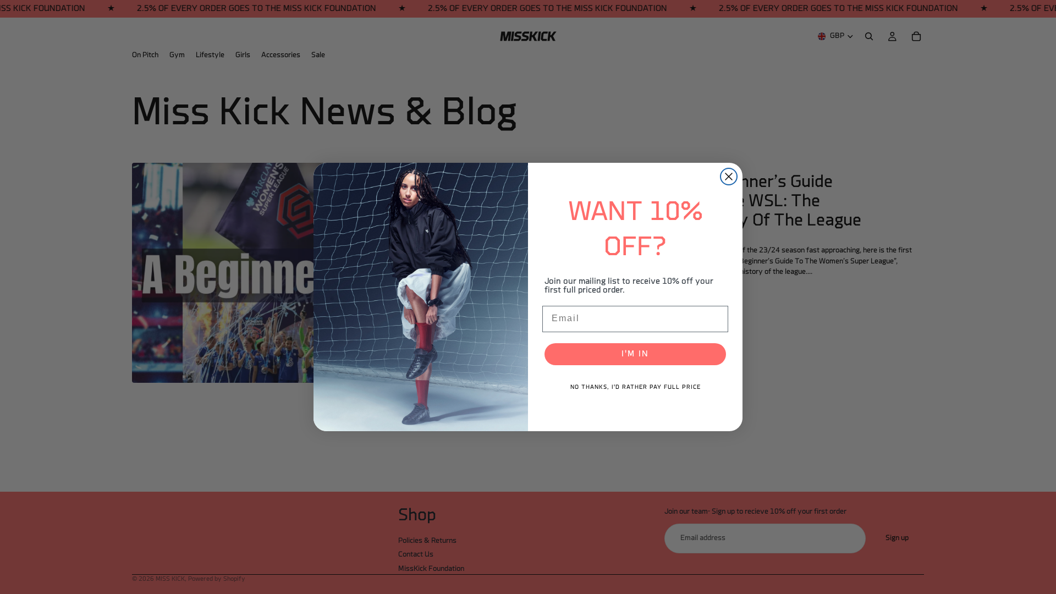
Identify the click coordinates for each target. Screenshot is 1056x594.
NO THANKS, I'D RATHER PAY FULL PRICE (635, 387)
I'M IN (635, 354)
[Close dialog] (729, 176)
